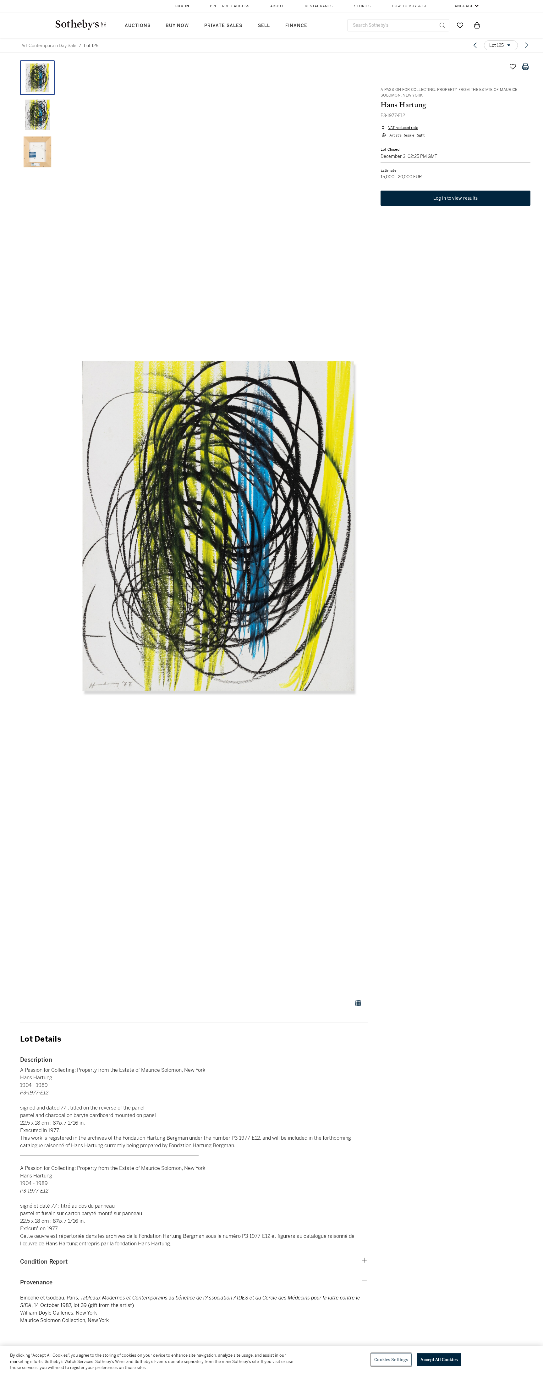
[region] (271, 1360)
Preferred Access (230, 6)
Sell (264, 25)
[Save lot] (513, 67)
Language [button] (463, 6)
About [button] (277, 6)
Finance (296, 25)
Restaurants (319, 6)
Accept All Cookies (439, 1359)
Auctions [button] (138, 25)
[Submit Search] (442, 25)
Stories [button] (362, 6)
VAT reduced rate (403, 127)
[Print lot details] (525, 67)
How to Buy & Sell (412, 6)
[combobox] (398, 25)
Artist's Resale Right (407, 135)
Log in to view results (455, 198)
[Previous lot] (475, 45)
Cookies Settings (391, 1359)
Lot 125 (91, 45)
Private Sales (223, 25)
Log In (182, 6)
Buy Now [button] (177, 25)
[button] (218, 526)
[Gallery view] (358, 1003)
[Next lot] (526, 45)
